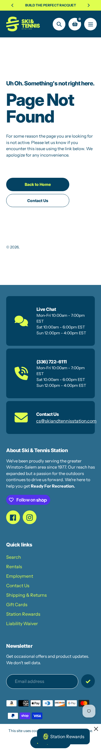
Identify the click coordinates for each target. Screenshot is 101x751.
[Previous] (12, 5)
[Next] (88, 5)
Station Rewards (23, 614)
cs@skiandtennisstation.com (66, 421)
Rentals (14, 566)
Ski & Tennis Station (37, 247)
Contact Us (17, 585)
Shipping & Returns (26, 595)
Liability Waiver (22, 623)
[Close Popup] (96, 728)
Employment (19, 576)
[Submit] (88, 681)
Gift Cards (16, 604)
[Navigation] (90, 24)
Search (13, 557)
